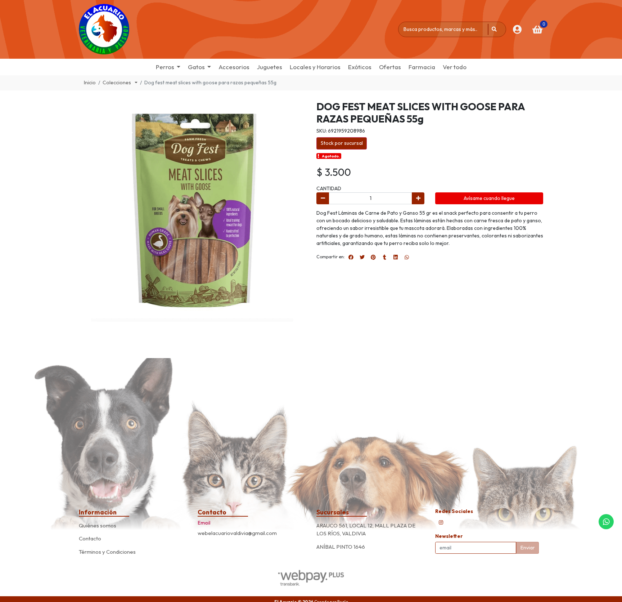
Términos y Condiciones (107, 551)
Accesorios (233, 67)
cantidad (328, 188)
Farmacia (422, 67)
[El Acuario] (104, 29)
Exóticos (359, 67)
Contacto (90, 538)
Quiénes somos (97, 525)
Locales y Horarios (315, 67)
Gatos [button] (196, 67)
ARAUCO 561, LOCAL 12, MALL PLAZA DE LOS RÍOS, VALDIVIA (365, 529)
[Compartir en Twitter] (362, 257)
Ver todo (454, 67)
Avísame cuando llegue (489, 198)
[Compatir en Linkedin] (396, 257)
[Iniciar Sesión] (517, 29)
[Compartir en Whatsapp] (407, 257)
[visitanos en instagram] (441, 522)
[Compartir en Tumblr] (384, 257)
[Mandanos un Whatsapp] (606, 521)
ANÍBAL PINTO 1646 (340, 546)
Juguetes (269, 67)
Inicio (90, 82)
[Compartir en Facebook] (351, 257)
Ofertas (390, 67)
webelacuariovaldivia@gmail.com (237, 533)
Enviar (527, 547)
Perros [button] (165, 67)
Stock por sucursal (342, 143)
